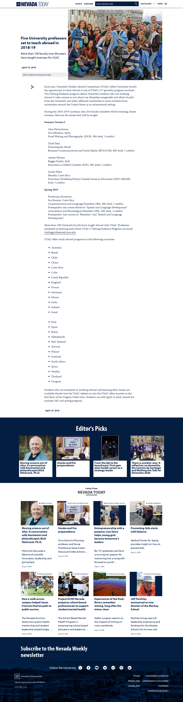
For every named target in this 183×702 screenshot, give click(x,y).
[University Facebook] (88, 668)
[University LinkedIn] (129, 668)
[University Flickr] (113, 668)
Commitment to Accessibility (155, 681)
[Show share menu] (32, 87)
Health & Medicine (154, 503)
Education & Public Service (78, 503)
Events (78, 4)
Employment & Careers (158, 691)
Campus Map (134, 686)
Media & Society (46, 503)
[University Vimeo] (105, 668)
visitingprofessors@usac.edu (60, 232)
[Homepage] (32, 4)
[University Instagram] (121, 668)
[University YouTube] (97, 668)
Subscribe (88, 4)
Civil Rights (163, 686)
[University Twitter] (80, 668)
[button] (148, 4)
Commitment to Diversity (157, 676)
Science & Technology (117, 574)
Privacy (137, 676)
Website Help (134, 681)
